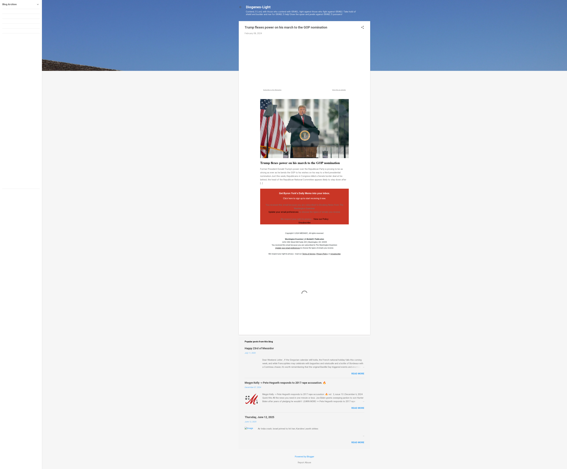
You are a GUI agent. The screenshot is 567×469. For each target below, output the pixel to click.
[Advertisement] (304, 59)
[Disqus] (21, 73)
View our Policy (320, 219)
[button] (362, 28)
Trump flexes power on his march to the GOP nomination (300, 162)
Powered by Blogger (304, 456)
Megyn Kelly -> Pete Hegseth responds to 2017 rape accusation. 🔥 (285, 382)
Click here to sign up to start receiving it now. (304, 198)
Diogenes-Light (258, 7)
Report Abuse (304, 462)
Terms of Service (309, 254)
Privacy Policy (322, 254)
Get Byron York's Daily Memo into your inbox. (304, 193)
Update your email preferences (283, 212)
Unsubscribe (305, 222)
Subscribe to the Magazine (272, 90)
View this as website (339, 90)
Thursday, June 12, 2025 (259, 417)
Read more (357, 373)
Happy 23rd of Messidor (259, 348)
